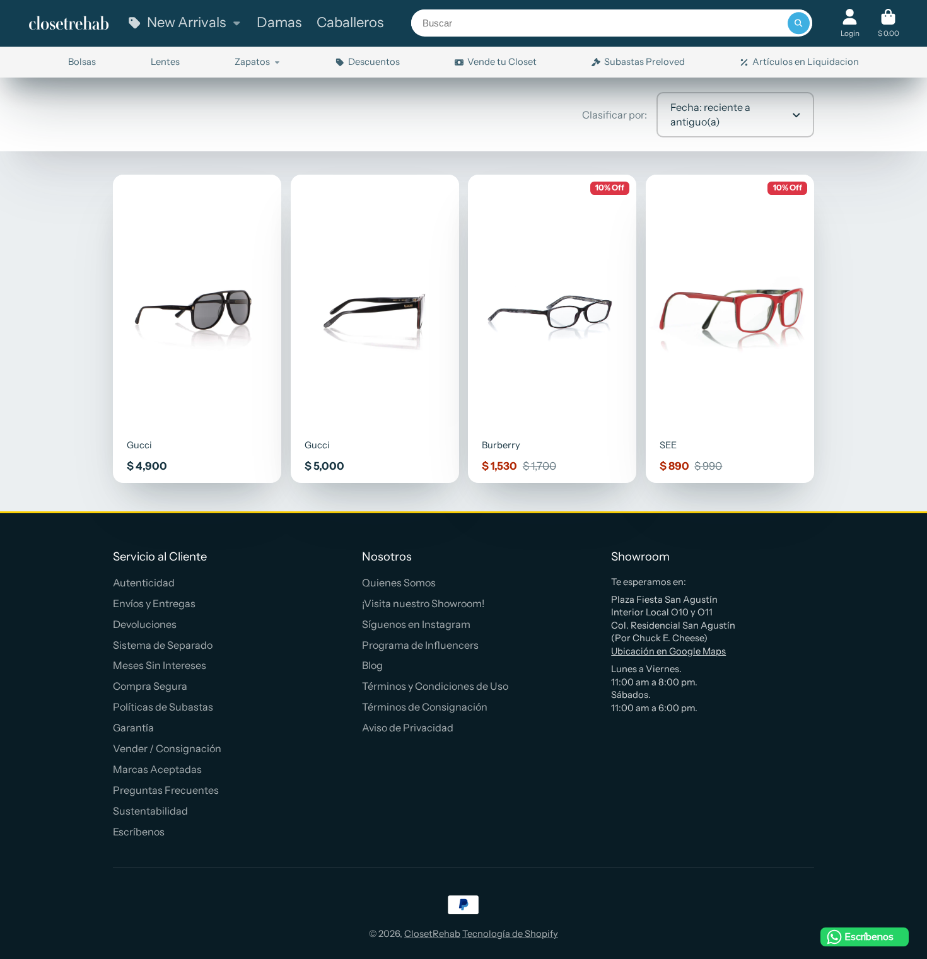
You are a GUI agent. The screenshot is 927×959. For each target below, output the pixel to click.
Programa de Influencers (420, 645)
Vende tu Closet (502, 61)
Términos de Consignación (424, 706)
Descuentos (374, 61)
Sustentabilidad (150, 811)
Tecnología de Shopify (510, 933)
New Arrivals (186, 22)
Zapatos (252, 61)
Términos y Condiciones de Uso (435, 686)
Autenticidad (144, 582)
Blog (372, 665)
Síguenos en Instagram (416, 624)
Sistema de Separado (163, 645)
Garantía (133, 727)
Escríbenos (139, 831)
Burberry (552, 329)
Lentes (165, 61)
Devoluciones (145, 624)
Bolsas (82, 61)
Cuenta (850, 23)
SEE (730, 329)
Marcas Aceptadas (157, 769)
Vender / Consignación (167, 748)
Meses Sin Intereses (159, 665)
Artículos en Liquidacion (805, 61)
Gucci (197, 329)
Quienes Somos (399, 582)
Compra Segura (150, 686)
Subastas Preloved (644, 61)
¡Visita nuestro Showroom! (423, 603)
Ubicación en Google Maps (668, 651)
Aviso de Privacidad (407, 727)
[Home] (69, 23)
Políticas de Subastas (163, 706)
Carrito (888, 23)
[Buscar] (799, 23)
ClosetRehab (432, 933)
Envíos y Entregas (154, 603)
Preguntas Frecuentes (166, 790)
